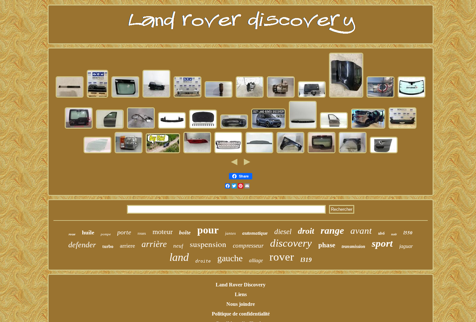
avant (361, 230)
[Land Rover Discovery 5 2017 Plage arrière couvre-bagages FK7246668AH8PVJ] (259, 152)
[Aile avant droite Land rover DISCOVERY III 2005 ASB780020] (290, 152)
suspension (208, 244)
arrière (154, 244)
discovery (291, 243)
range (332, 230)
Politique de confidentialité (241, 314)
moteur (163, 232)
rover (281, 257)
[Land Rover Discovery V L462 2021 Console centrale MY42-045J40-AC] (156, 97)
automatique (255, 233)
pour (208, 230)
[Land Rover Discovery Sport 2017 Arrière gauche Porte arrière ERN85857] (346, 97)
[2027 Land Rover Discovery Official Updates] (268, 128)
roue (72, 234)
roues (142, 233)
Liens (241, 294)
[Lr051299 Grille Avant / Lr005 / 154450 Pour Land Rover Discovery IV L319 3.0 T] (228, 152)
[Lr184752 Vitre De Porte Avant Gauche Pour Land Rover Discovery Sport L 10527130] (97, 152)
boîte (185, 233)
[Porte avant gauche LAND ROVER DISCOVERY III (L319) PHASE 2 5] (110, 128)
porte (124, 232)
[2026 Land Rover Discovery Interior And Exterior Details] (368, 128)
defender (82, 245)
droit (306, 231)
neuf (178, 246)
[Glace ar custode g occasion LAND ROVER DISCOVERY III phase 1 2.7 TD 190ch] (125, 97)
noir (394, 234)
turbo (107, 246)
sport (382, 243)
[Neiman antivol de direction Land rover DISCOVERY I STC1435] (141, 128)
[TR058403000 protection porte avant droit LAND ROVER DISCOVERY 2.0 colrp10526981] (384, 152)
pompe (106, 234)
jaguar (406, 246)
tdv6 (381, 233)
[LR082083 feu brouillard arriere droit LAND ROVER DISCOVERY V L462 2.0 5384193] (197, 152)
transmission (353, 246)
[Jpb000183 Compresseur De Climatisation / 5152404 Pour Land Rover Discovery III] (281, 97)
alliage (256, 260)
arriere (127, 245)
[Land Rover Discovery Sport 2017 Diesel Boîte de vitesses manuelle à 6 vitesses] (250, 97)
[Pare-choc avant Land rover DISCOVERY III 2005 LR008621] (234, 128)
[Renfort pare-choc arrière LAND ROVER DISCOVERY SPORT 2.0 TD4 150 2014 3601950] (172, 128)
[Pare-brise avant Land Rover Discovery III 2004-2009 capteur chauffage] (411, 97)
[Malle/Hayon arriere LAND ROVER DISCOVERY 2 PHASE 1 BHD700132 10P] (312, 97)
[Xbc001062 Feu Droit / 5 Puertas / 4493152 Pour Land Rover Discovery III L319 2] (128, 152)
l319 (306, 259)
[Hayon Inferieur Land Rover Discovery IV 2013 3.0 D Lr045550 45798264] (97, 97)
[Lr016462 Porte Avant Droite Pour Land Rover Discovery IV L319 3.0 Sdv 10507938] (334, 128)
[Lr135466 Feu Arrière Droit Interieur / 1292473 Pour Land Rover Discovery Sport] (380, 97)
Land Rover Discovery (241, 284)
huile (88, 232)
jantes (230, 233)
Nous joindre (240, 304)
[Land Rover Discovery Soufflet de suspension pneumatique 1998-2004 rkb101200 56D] (218, 97)
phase (326, 245)
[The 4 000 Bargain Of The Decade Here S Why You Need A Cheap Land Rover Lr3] (163, 152)
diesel (282, 232)
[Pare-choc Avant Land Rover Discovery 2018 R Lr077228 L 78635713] (187, 97)
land (179, 257)
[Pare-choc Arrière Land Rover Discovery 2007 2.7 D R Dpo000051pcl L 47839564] (402, 128)
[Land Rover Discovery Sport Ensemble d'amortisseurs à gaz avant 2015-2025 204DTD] (70, 97)
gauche (230, 258)
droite (203, 261)
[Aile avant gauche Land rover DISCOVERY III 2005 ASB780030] (353, 152)
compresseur (248, 245)
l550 (408, 232)
